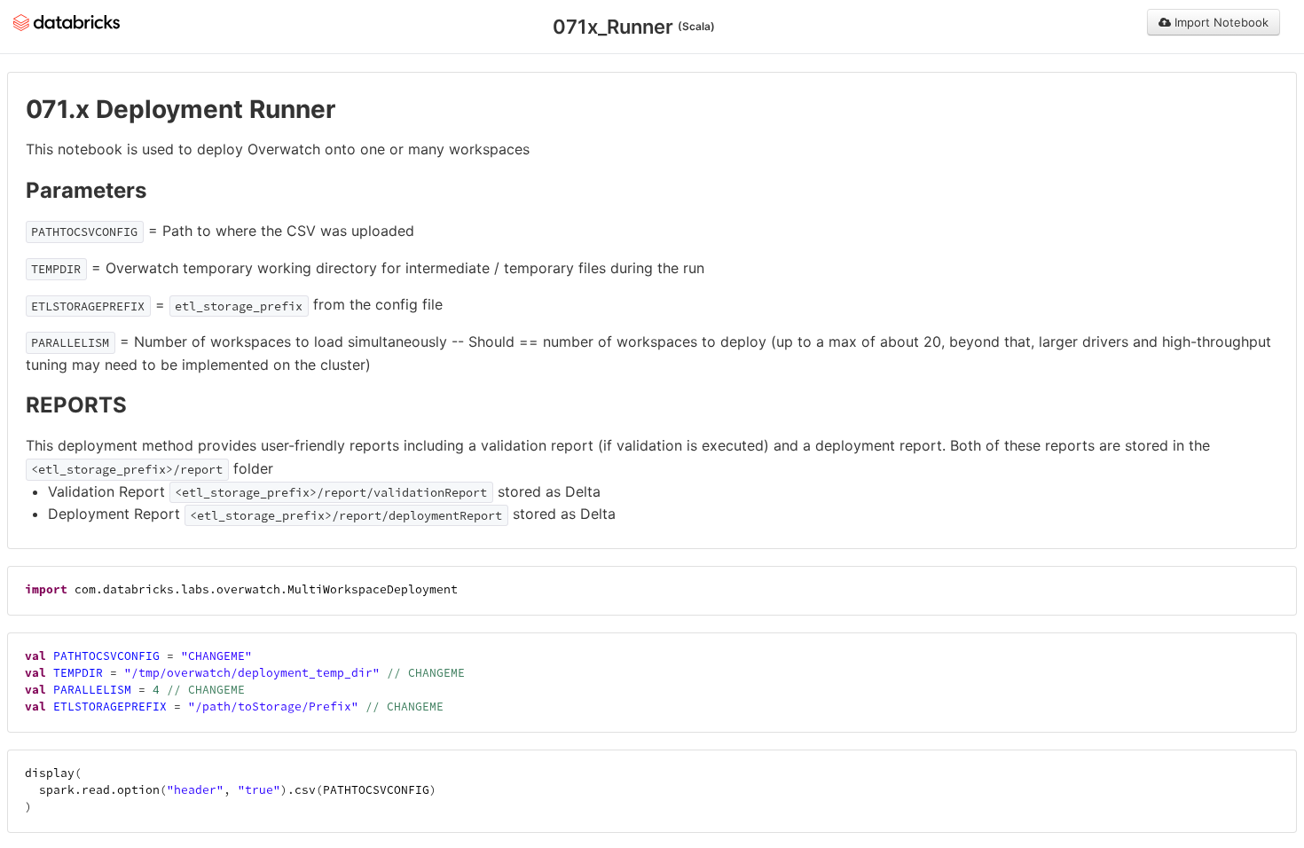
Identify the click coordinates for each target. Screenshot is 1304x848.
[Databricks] (66, 21)
